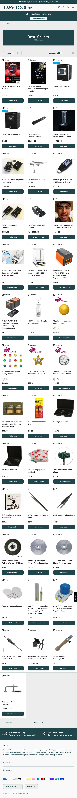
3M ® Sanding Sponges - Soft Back (37, 471)
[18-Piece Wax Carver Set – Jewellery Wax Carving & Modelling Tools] (13, 408)
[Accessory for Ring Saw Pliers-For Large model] (64, 547)
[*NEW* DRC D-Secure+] (64, 73)
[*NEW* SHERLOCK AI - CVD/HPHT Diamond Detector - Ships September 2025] (64, 257)
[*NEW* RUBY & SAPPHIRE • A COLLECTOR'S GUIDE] (64, 211)
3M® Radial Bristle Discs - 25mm (63, 471)
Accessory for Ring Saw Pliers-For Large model (62, 562)
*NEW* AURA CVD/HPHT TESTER (11, 87)
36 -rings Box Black (9, 470)
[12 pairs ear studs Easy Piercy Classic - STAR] (38, 358)
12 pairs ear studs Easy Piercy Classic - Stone (62, 372)
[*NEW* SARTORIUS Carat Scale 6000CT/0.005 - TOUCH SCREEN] (38, 257)
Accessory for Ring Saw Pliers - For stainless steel (38, 562)
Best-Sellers (11, 23)
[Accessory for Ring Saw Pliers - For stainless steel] (38, 547)
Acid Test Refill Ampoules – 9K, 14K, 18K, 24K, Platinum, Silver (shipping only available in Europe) (38, 609)
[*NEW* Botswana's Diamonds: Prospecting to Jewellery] (38, 73)
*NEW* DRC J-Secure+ (11, 134)
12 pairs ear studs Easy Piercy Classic (62, 322)
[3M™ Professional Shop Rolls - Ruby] (13, 501)
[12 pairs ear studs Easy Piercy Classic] (64, 307)
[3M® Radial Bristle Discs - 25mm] (64, 456)
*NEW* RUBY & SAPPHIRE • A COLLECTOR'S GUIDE (63, 226)
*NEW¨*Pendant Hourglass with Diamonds (38, 322)
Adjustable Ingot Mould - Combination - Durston (37, 657)
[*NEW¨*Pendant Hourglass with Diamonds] (38, 307)
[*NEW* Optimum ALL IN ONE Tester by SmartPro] (64, 166)
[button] (68, 7)
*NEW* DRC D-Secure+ (62, 86)
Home (5, 23)
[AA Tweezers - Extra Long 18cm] (38, 501)
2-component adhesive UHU (37, 423)
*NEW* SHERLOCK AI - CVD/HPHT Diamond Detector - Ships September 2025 (62, 274)
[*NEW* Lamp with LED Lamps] (38, 166)
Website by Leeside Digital (21, 793)
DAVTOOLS (11, 793)
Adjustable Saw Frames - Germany (12, 703)
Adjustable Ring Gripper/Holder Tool (61, 657)
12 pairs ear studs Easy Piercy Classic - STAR (37, 372)
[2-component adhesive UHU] (38, 408)
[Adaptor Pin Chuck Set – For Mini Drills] (13, 643)
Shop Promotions (39, 18)
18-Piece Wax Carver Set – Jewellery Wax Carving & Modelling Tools (12, 424)
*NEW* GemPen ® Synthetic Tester (34, 135)
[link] (15, 722)
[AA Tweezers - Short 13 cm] (64, 501)
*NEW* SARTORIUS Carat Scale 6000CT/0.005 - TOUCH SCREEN (37, 273)
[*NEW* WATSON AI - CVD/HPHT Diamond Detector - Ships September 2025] (13, 307)
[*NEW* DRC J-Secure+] (13, 120)
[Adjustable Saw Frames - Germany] (13, 688)
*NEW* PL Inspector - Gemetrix (10, 226)
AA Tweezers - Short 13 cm (64, 515)
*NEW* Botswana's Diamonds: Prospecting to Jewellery (38, 88)
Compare (52, 53)
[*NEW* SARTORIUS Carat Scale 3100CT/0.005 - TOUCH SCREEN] (13, 257)
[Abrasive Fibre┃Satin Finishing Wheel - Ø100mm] (13, 547)
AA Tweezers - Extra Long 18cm (38, 516)
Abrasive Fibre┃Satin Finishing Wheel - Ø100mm (12, 562)
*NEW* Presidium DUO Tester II (36, 226)
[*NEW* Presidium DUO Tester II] (38, 211)
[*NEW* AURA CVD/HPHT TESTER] (13, 73)
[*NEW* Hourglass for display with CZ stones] (64, 120)
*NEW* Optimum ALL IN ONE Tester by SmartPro (63, 181)
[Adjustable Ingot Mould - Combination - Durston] (38, 643)
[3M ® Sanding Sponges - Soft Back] (38, 456)
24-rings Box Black (60, 422)
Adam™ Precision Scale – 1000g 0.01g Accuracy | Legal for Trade (63, 608)
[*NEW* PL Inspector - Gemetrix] (13, 211)
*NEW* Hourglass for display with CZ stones (62, 135)
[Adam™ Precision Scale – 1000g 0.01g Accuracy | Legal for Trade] (64, 592)
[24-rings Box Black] (64, 408)
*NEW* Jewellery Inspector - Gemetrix (13, 181)
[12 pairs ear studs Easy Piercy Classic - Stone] (64, 358)
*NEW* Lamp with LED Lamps (36, 181)
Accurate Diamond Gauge (12, 606)
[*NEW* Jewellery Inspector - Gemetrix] (13, 166)
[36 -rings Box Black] (13, 456)
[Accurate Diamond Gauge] (13, 592)
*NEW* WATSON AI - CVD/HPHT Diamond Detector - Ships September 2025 (10, 324)
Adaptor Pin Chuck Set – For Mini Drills (11, 657)
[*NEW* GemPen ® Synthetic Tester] (38, 120)
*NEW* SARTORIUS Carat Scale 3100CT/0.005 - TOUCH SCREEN (11, 273)
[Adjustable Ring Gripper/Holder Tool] (64, 643)
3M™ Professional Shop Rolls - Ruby (11, 516)
